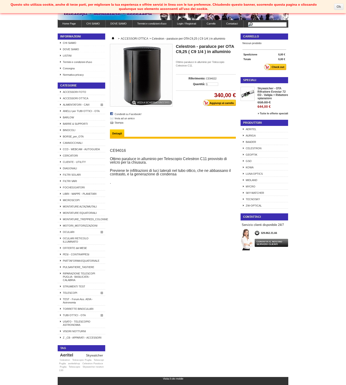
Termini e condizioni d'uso (151, 23)
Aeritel (66, 355)
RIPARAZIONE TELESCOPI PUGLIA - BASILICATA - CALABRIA (79, 277)
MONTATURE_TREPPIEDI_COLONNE (84, 219)
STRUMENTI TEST (74, 286)
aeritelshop (74, 363)
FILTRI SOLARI (72, 174)
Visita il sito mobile (173, 378)
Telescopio (74, 366)
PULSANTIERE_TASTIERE (78, 267)
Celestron (65, 360)
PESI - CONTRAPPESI (76, 254)
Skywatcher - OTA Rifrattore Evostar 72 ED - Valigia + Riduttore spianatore (272, 93)
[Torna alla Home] (113, 38)
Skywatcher (94, 355)
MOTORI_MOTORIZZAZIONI (80, 225)
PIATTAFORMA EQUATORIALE (81, 260)
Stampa (119, 122)
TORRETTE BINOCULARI (78, 308)
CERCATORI (70, 155)
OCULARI (68, 232)
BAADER (251, 142)
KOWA (249, 167)
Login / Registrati (186, 23)
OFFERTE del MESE (75, 248)
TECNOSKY (253, 199)
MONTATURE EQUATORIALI (80, 212)
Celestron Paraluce (92, 363)
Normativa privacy (73, 74)
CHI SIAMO (93, 23)
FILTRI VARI (70, 181)
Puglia (63, 366)
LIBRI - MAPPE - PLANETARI (80, 193)
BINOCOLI (69, 130)
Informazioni (70, 36)
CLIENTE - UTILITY (74, 162)
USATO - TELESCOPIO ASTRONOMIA (76, 323)
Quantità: (199, 84)
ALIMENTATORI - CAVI (76, 104)
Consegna (69, 68)
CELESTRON (254, 148)
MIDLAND (251, 180)
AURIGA (251, 135)
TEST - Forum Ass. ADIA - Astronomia (78, 301)
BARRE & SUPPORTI (75, 123)
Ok (339, 6)
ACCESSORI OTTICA (75, 98)
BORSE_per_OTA (73, 136)
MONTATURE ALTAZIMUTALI (80, 206)
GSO (249, 161)
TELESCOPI (70, 292)
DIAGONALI (70, 168)
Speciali (249, 80)
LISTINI (67, 55)
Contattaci (232, 23)
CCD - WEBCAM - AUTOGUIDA (81, 149)
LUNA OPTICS (254, 173)
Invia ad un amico (125, 118)
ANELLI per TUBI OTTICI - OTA (81, 111)
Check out (278, 67)
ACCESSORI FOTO (74, 92)
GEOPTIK (251, 154)
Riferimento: (197, 78)
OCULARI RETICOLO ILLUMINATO (76, 240)
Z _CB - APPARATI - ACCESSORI (82, 337)
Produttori (252, 122)
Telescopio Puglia (81, 360)
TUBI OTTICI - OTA (74, 315)
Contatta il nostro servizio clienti (269, 242)
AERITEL (251, 129)
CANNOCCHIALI (72, 142)
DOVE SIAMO (118, 23)
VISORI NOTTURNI (74, 331)
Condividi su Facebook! (128, 114)
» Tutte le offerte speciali (273, 113)
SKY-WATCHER (255, 192)
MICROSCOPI (71, 200)
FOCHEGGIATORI (74, 187)
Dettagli (117, 133)
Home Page (69, 23)
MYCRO (250, 186)
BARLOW (68, 117)
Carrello (211, 23)
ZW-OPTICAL (254, 205)
